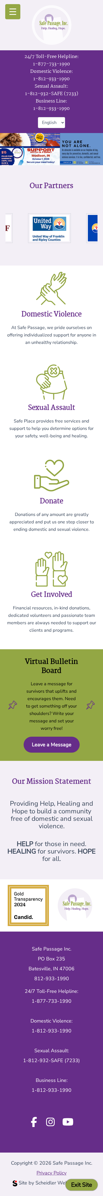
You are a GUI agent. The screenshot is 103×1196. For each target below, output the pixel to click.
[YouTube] (68, 1123)
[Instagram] (50, 1123)
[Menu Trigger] (12, 11)
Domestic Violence (51, 314)
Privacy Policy (51, 1173)
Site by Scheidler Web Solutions (54, 1183)
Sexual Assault (51, 407)
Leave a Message (51, 744)
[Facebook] (34, 1123)
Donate (51, 501)
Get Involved (51, 594)
